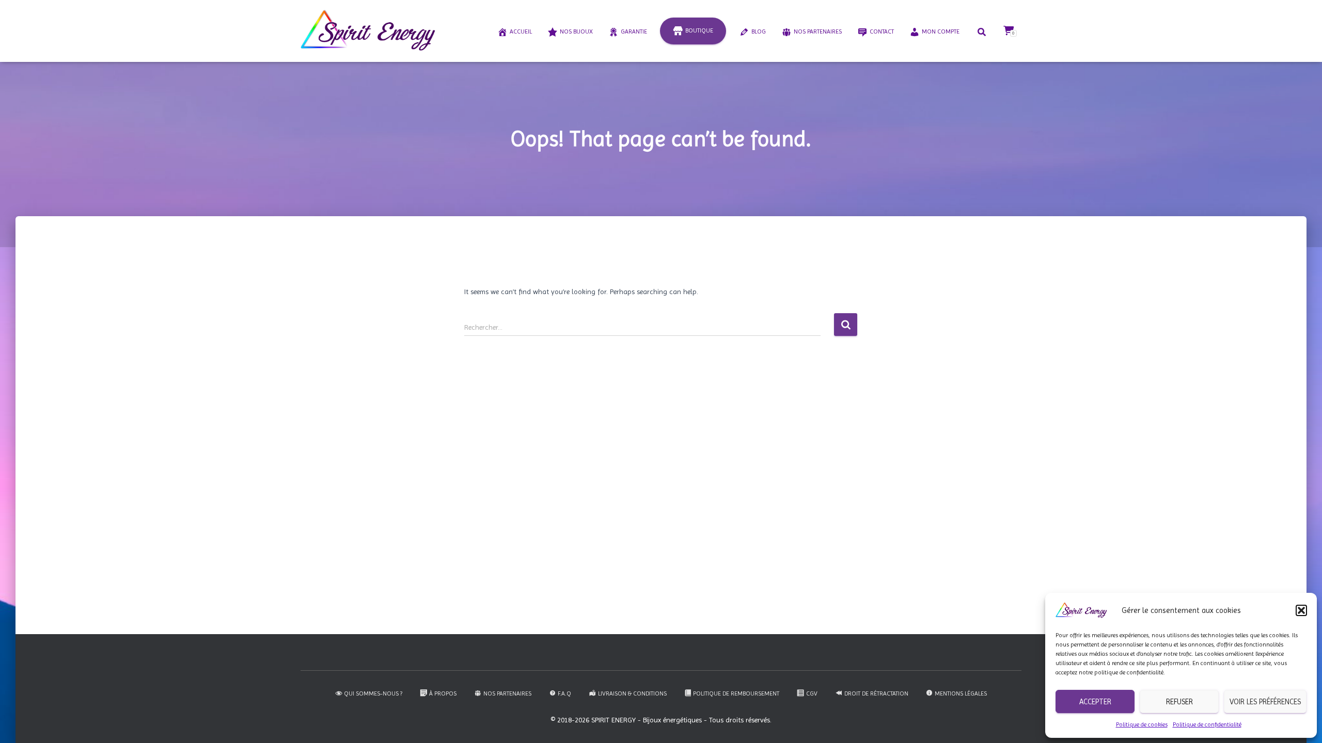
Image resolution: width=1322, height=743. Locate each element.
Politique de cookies (1142, 724)
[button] (1301, 610)
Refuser (1179, 701)
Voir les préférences (1265, 701)
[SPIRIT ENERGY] (368, 31)
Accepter (1095, 701)
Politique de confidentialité (1207, 724)
